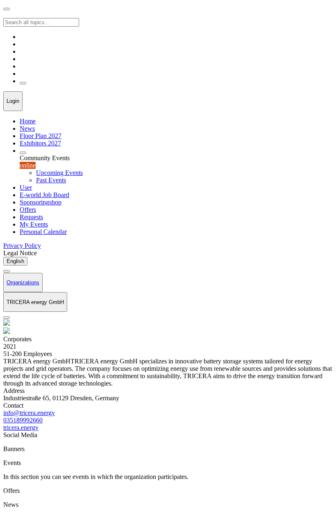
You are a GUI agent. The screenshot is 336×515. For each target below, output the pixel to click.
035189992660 (23, 420)
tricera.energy (21, 427)
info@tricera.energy (29, 412)
